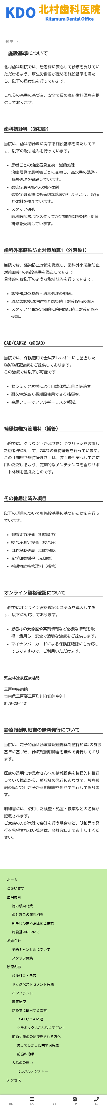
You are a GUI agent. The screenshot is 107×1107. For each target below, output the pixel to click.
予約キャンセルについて (31, 949)
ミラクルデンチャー (32, 1071)
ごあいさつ (15, 888)
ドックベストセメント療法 (33, 984)
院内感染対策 (22, 906)
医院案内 (14, 897)
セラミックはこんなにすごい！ (41, 1028)
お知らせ (14, 941)
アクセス (14, 1080)
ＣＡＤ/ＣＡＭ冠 (30, 1019)
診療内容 (14, 967)
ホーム (12, 880)
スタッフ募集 (22, 958)
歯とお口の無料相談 (27, 914)
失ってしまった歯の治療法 (38, 1045)
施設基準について (26, 932)
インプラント (22, 993)
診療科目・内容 (24, 975)
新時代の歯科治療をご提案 (33, 923)
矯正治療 (19, 1002)
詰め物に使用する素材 (29, 1010)
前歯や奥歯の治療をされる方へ (36, 1036)
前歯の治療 (25, 1054)
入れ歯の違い (22, 1062)
